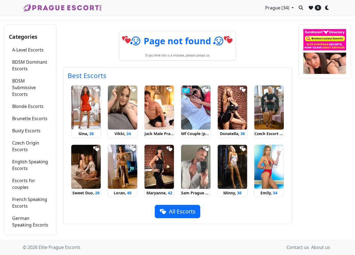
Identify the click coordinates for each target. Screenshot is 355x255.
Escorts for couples (23, 183)
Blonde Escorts (28, 106)
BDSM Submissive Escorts (24, 87)
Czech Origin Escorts (25, 146)
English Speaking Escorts (30, 165)
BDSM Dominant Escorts (29, 65)
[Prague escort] (324, 63)
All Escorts (182, 211)
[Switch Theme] (328, 7)
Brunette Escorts (29, 118)
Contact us (297, 247)
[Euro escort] (324, 39)
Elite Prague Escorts (59, 247)
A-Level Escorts (28, 50)
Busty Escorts (26, 131)
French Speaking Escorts (29, 202)
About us (320, 247)
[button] (279, 7)
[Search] (301, 7)
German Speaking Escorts (30, 221)
